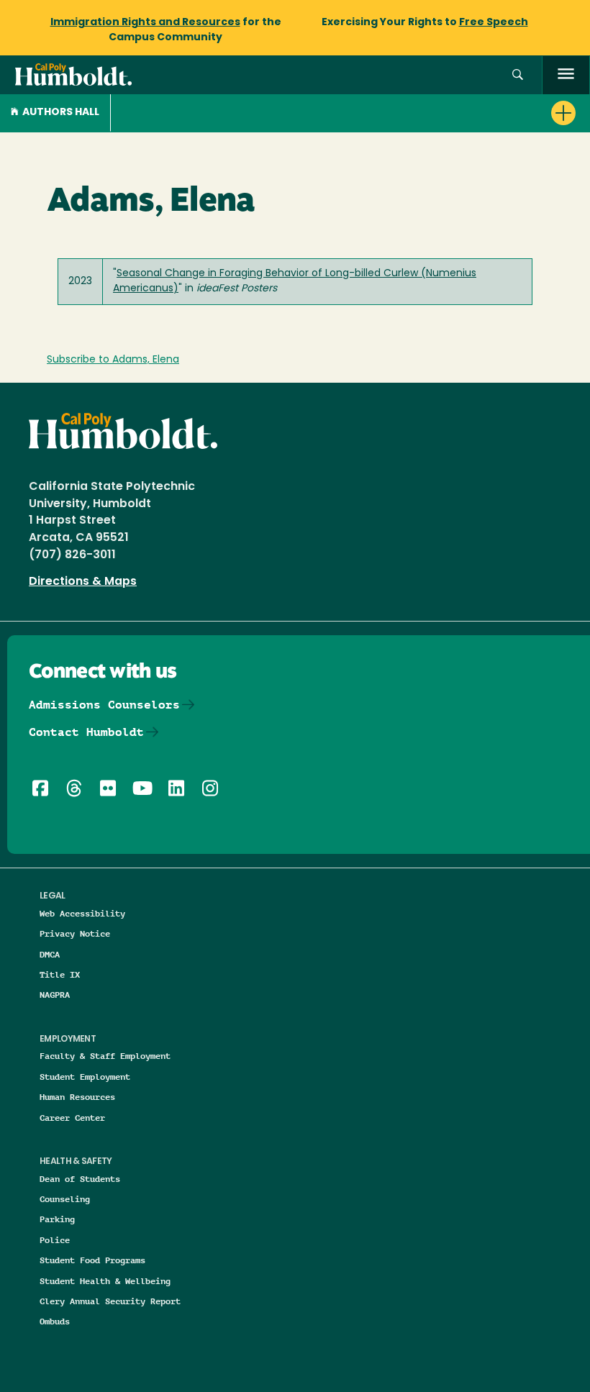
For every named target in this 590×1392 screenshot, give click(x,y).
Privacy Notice (75, 933)
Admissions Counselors (104, 704)
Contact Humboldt (86, 732)
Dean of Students (80, 1178)
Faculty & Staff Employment (105, 1055)
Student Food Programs (92, 1260)
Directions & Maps (83, 582)
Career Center (72, 1117)
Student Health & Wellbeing (105, 1280)
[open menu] (566, 75)
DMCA (50, 954)
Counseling (65, 1198)
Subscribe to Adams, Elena (113, 360)
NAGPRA (55, 994)
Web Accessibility (82, 913)
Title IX (60, 974)
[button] (518, 75)
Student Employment (85, 1076)
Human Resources (77, 1096)
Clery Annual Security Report (110, 1301)
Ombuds (55, 1321)
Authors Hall (60, 112)
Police (55, 1239)
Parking (57, 1219)
